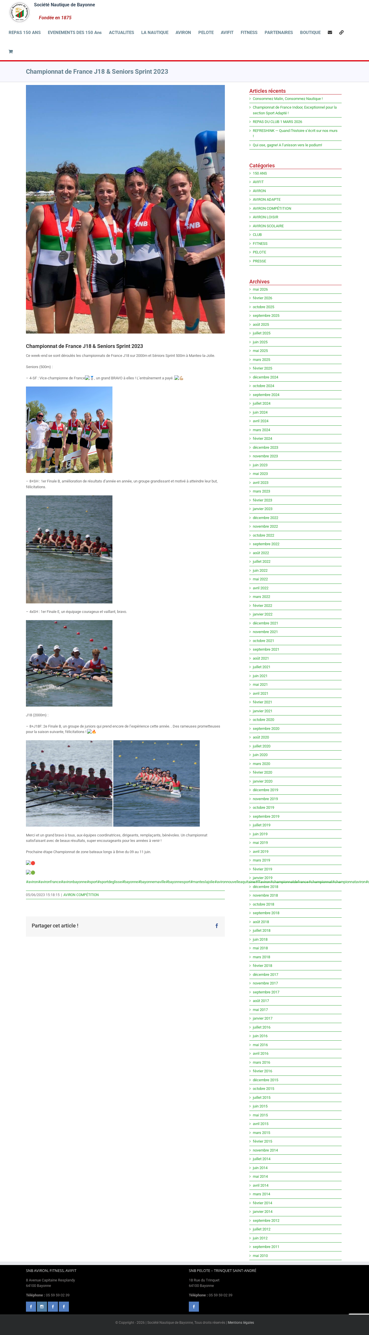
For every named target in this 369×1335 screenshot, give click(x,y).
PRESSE (259, 261)
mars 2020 (261, 764)
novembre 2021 (265, 632)
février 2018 (262, 965)
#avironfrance (49, 882)
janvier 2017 (262, 1018)
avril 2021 (260, 693)
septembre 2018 (266, 913)
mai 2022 (260, 579)
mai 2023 (260, 473)
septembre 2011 (266, 1247)
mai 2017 (260, 1010)
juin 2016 (260, 1036)
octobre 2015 (263, 1088)
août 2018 (261, 922)
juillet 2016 (261, 1027)
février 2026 (262, 298)
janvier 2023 (262, 509)
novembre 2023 (265, 456)
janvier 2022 (262, 614)
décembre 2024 (265, 377)
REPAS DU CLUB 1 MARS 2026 (277, 122)
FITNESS (260, 243)
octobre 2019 (263, 807)
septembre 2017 (266, 992)
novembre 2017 (265, 983)
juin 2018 (260, 939)
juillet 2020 (261, 746)
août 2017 (261, 1001)
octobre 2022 (263, 535)
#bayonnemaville (152, 882)
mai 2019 (260, 842)
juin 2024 (260, 412)
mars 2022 (261, 596)
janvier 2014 (262, 1211)
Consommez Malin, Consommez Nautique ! (288, 98)
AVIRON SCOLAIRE (268, 226)
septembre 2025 (266, 315)
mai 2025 (260, 351)
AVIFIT (258, 182)
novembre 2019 (265, 799)
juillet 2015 (261, 1097)
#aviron (32, 882)
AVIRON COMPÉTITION (81, 895)
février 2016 (262, 1071)
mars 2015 (261, 1133)
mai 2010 (260, 1255)
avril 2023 (260, 482)
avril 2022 (260, 588)
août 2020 (261, 737)
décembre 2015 (265, 1080)
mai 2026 (260, 289)
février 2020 (262, 772)
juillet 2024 (261, 403)
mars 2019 (261, 860)
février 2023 (262, 500)
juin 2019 (260, 834)
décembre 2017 (265, 974)
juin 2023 (260, 465)
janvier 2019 (262, 878)
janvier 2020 (262, 781)
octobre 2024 (263, 386)
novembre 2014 (265, 1150)
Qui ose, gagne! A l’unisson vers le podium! (287, 145)
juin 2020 (260, 755)
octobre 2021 (263, 641)
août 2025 (261, 324)
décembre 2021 (265, 623)
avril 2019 (260, 851)
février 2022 (262, 605)
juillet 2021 (261, 667)
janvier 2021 (262, 711)
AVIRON (259, 191)
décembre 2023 (265, 447)
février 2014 (262, 1203)
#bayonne (130, 882)
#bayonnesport (178, 882)
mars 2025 (261, 359)
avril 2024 (260, 421)
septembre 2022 (266, 544)
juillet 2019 (261, 825)
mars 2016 (261, 1062)
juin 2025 (260, 342)
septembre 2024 (266, 395)
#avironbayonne (74, 882)
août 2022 (261, 553)
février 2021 (262, 702)
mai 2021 (260, 684)
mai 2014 (260, 1176)
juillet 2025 (261, 333)
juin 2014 (260, 1168)
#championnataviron (349, 882)
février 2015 (262, 1141)
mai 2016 (260, 1045)
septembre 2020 (266, 728)
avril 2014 (260, 1185)
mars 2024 (261, 430)
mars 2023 (261, 491)
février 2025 (262, 368)
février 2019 (262, 869)
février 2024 (262, 438)
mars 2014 (261, 1194)
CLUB (257, 234)
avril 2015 (260, 1124)
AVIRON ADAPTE (266, 199)
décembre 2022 (265, 518)
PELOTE (259, 252)
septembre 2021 (266, 649)
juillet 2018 (261, 930)
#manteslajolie (202, 882)
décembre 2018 (265, 887)
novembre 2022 (265, 526)
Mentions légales (241, 1323)
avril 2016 (260, 1053)
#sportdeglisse (109, 882)
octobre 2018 (263, 904)
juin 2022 (260, 570)
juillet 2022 (261, 561)
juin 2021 (260, 676)
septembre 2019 (266, 816)
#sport (92, 882)
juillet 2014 (261, 1159)
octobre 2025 (263, 307)
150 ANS (260, 173)
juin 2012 (260, 1238)
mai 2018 (260, 948)
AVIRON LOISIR (265, 217)
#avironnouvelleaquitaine (234, 882)
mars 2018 (261, 957)
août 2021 (261, 658)
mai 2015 (260, 1115)
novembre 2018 (265, 895)
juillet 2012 (261, 1229)
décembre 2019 (265, 790)
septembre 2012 (266, 1220)
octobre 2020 (263, 719)
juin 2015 (260, 1106)
